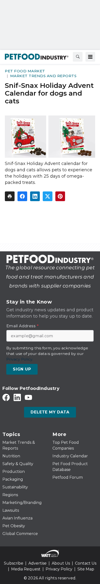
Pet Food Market (25, 71)
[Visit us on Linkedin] (17, 397)
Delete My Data (50, 412)
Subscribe (13, 563)
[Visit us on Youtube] (28, 397)
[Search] (78, 57)
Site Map (85, 569)
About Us (61, 563)
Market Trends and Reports (43, 76)
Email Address (22, 326)
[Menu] (90, 57)
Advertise (37, 563)
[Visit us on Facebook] (6, 397)
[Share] (22, 196)
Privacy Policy (59, 569)
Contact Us (85, 563)
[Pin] (60, 196)
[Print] (10, 196)
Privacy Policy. (19, 359)
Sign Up (22, 369)
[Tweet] (47, 196)
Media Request (26, 569)
